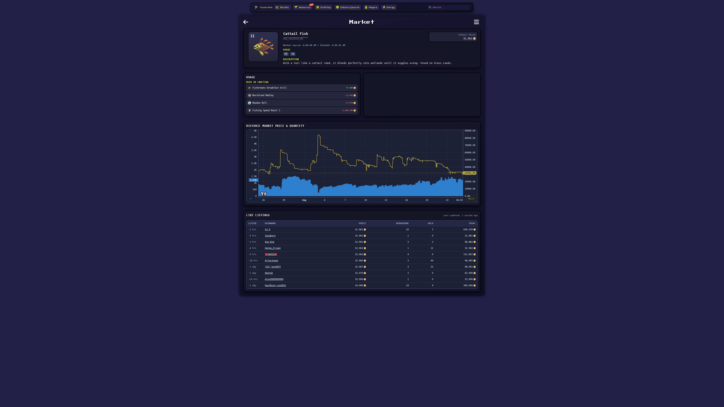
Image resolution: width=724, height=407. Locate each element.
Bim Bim (269, 242)
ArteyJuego (271, 260)
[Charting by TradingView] (263, 194)
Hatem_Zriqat (273, 248)
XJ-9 (267, 229)
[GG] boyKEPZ (273, 266)
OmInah (269, 273)
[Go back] (246, 23)
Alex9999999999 (274, 279)
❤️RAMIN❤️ (271, 254)
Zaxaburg (270, 235)
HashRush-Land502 (275, 285)
